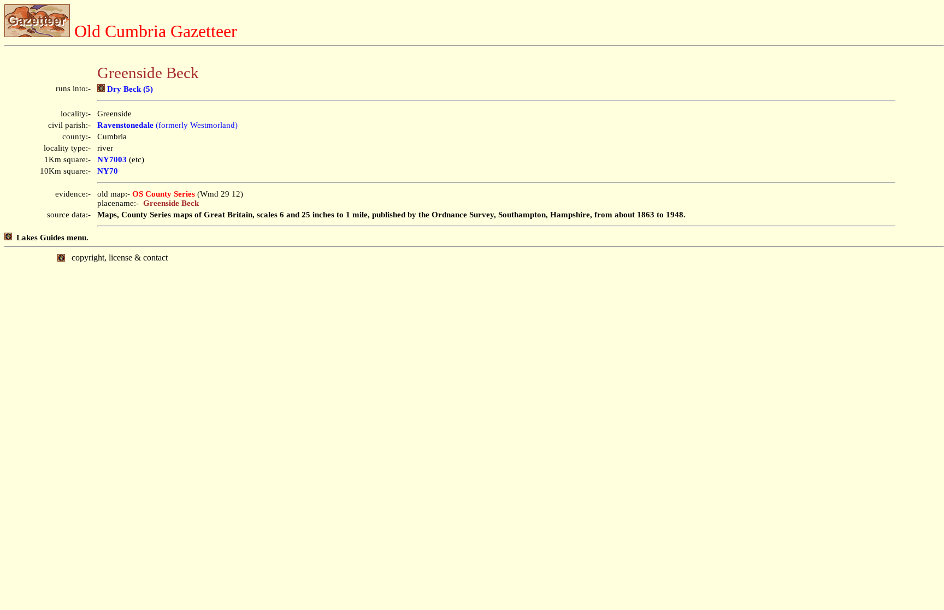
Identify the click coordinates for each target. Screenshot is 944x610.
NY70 (107, 171)
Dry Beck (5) (129, 89)
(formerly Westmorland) (167, 125)
